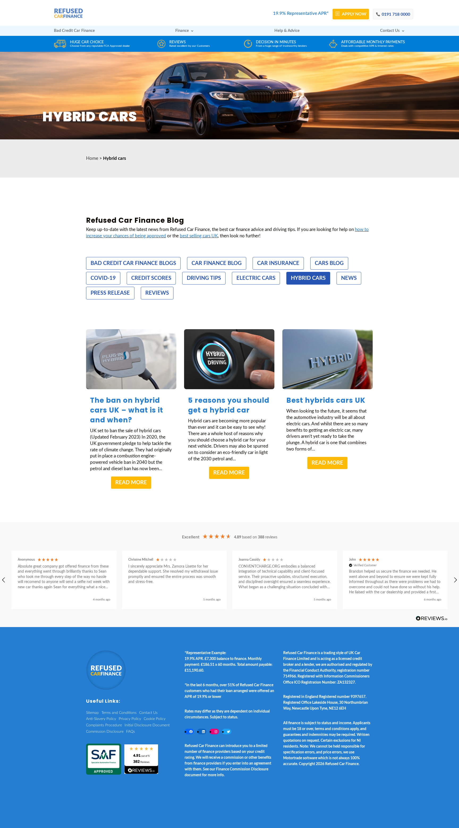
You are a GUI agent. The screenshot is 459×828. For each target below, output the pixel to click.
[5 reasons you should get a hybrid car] (229, 359)
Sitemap (92, 713)
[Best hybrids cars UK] (327, 359)
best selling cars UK (199, 236)
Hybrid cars (308, 278)
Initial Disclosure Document (147, 725)
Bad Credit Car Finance (74, 31)
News (349, 278)
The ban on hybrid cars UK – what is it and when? (126, 410)
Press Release (110, 293)
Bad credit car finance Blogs (133, 263)
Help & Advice (287, 31)
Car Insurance (278, 263)
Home (92, 158)
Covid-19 (103, 278)
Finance (182, 31)
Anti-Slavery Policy (101, 719)
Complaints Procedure (104, 725)
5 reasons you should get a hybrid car (228, 405)
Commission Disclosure (105, 731)
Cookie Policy (154, 719)
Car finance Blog (217, 263)
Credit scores (151, 278)
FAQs (130, 731)
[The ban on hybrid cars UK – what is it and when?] (131, 359)
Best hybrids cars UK (326, 400)
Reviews (157, 293)
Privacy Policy (130, 719)
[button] (64, 580)
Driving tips (204, 278)
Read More (131, 482)
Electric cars (255, 278)
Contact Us (390, 31)
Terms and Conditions (119, 713)
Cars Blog (329, 263)
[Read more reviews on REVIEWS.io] (432, 619)
